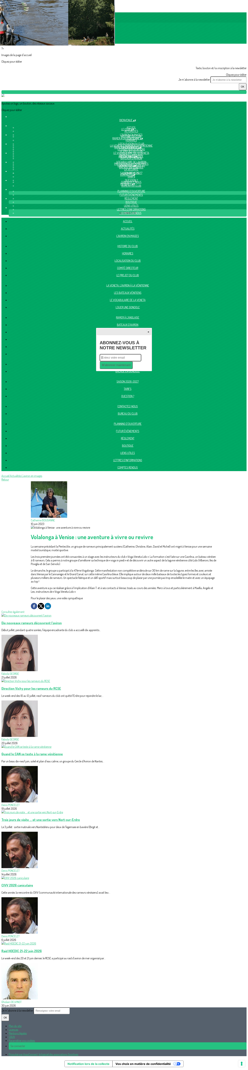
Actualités (131, 131)
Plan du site (15, 1026)
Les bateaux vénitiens (131, 149)
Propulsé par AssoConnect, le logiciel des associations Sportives (43, 1054)
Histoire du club (127, 246)
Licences (13, 1029)
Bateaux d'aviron (131, 158)
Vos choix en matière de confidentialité (143, 1064)
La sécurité (131, 169)
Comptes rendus (127, 467)
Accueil (127, 221)
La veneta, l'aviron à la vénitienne (127, 285)
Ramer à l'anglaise (127, 317)
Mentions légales (18, 1033)
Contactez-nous (127, 406)
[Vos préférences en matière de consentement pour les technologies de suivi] (241, 1063)
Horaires (131, 140)
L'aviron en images (127, 236)
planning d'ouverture (131, 191)
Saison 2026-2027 (128, 381)
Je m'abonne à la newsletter (194, 79)
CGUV (12, 1037)
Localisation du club (128, 260)
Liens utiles (131, 206)
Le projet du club (127, 275)
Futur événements (131, 195)
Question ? (127, 396)
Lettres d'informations (131, 209)
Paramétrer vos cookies (22, 1040)
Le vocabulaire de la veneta (128, 300)
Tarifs (131, 176)
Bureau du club (131, 185)
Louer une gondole (128, 307)
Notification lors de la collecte (88, 1064)
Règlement (131, 198)
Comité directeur (127, 268)
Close (148, 332)
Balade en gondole (131, 167)
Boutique (131, 202)
